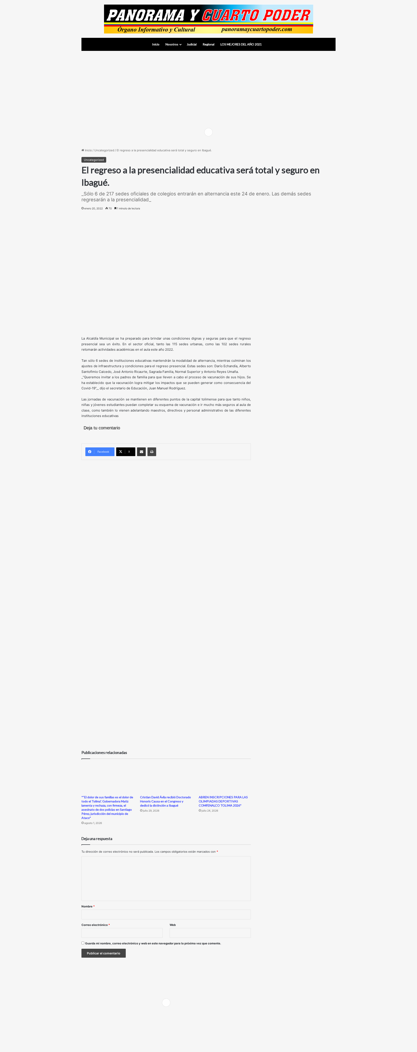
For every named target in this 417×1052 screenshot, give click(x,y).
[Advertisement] (208, 85)
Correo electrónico (95, 925)
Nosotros (171, 44)
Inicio (155, 44)
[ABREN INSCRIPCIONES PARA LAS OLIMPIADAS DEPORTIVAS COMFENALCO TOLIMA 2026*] (225, 778)
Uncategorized (104, 150)
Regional (208, 44)
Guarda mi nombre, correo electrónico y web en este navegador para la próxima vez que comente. (153, 943)
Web (173, 925)
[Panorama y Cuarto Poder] (208, 18)
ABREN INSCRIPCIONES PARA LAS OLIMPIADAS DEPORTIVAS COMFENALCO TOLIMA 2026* (223, 801)
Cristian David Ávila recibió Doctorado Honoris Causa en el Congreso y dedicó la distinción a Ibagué (165, 801)
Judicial (192, 44)
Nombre (88, 906)
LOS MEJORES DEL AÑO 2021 (241, 44)
